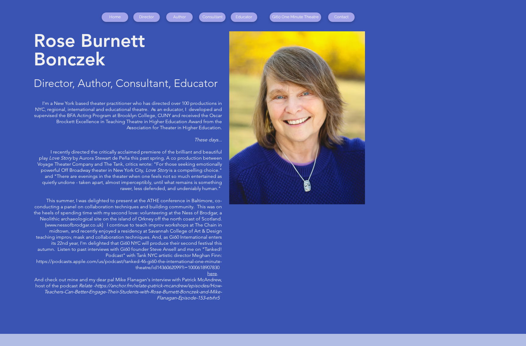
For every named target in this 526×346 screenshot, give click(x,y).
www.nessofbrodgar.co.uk (74, 225)
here (212, 273)
